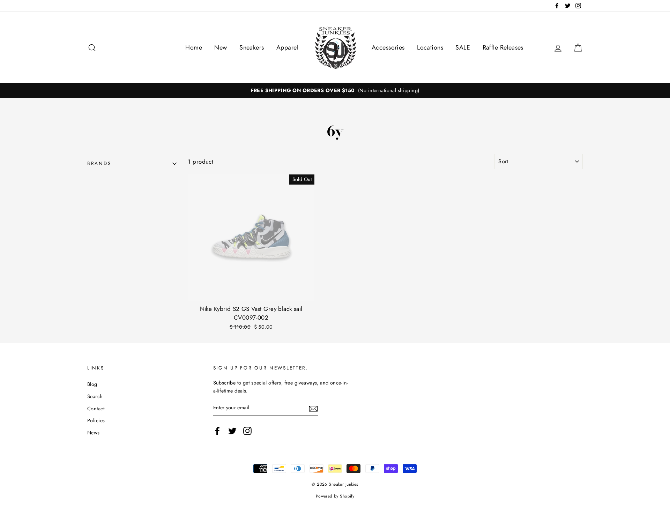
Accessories (388, 47)
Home (193, 47)
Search (95, 396)
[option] (335, 91)
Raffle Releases (503, 47)
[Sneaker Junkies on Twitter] (232, 431)
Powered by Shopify (335, 496)
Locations (430, 47)
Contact (95, 408)
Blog (92, 384)
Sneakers (251, 47)
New (220, 47)
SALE (462, 47)
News (93, 432)
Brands (99, 163)
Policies (96, 420)
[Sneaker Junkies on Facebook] (217, 431)
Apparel (287, 47)
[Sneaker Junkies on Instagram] (247, 431)
